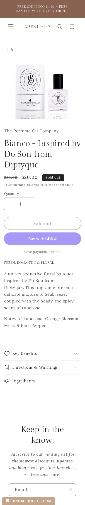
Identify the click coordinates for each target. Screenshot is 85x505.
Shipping (33, 184)
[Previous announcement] (9, 9)
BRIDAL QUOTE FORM (30, 501)
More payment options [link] (42, 252)
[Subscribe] (70, 489)
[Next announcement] (76, 9)
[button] (11, 27)
